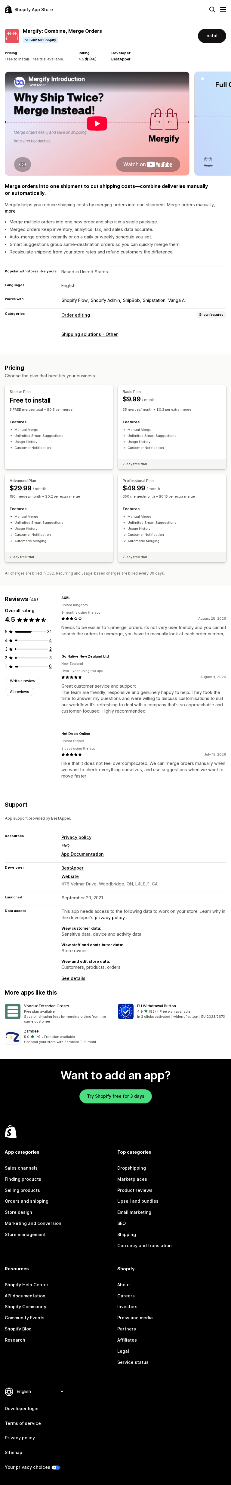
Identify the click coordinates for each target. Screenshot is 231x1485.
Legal (123, 1351)
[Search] (212, 10)
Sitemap (13, 1452)
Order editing (75, 315)
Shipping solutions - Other (89, 334)
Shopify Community (25, 1306)
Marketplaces (132, 1179)
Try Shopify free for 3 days (115, 1096)
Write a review (22, 681)
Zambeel (31, 1031)
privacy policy (110, 917)
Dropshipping (131, 1168)
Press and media (135, 1317)
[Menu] (223, 10)
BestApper (121, 59)
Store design (18, 1212)
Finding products (23, 1179)
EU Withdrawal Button (156, 1006)
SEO (121, 1223)
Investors (127, 1306)
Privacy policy (76, 837)
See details (73, 978)
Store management (25, 1234)
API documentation (25, 1295)
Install (212, 35)
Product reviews (134, 1190)
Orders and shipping (26, 1201)
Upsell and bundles (138, 1201)
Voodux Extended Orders (46, 1006)
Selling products (22, 1190)
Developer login (21, 1408)
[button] (59, 1014)
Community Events (25, 1317)
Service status (133, 1362)
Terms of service (23, 1423)
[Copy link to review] (74, 597)
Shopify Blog (18, 1328)
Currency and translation (144, 1245)
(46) (93, 59)
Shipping (126, 1234)
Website (70, 876)
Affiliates (127, 1339)
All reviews (19, 691)
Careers (126, 1295)
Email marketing (134, 1212)
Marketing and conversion (33, 1223)
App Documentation (82, 854)
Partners (126, 1328)
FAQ (65, 845)
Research (15, 1339)
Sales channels (21, 1168)
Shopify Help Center (26, 1284)
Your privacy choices (27, 1467)
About (123, 1284)
